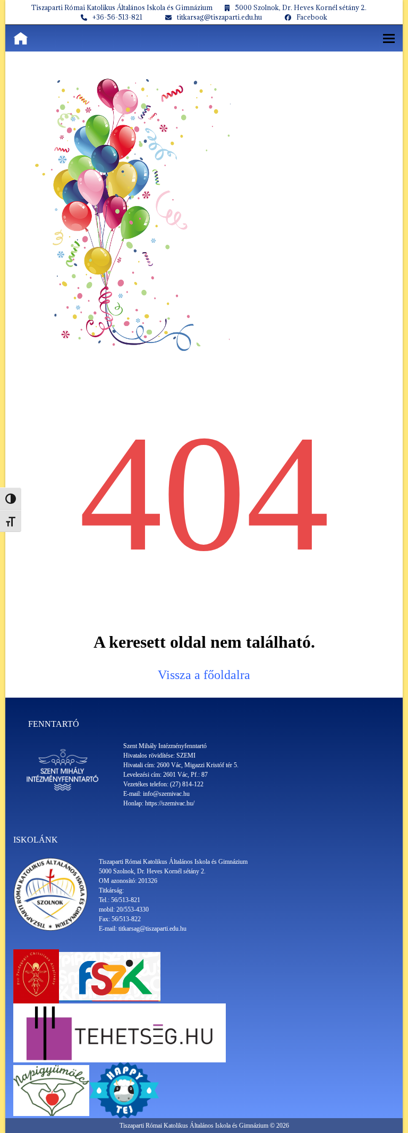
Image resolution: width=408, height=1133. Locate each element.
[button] (389, 38)
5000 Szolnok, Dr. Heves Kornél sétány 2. (301, 7)
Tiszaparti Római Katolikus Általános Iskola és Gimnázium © (198, 1125)
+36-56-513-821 (117, 17)
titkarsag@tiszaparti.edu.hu (219, 17)
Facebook (311, 17)
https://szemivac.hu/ (169, 803)
